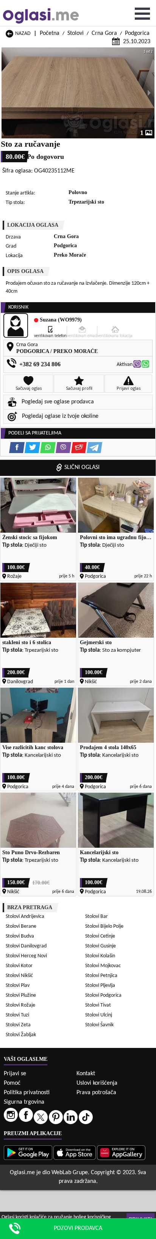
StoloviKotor (19, 966)
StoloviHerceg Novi (26, 956)
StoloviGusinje (100, 946)
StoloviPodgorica (103, 995)
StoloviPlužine (21, 995)
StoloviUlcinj (98, 1015)
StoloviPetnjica (101, 976)
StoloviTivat (98, 1005)
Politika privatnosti (27, 1093)
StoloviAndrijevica (25, 916)
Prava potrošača (96, 1093)
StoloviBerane (21, 926)
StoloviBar (96, 916)
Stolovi (75, 33)
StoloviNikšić (19, 976)
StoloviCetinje (100, 936)
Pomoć (12, 1083)
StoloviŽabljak (21, 1035)
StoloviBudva (20, 936)
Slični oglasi (82, 467)
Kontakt (85, 1074)
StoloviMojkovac (103, 966)
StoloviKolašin (100, 956)
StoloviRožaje (20, 1005)
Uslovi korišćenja (96, 1083)
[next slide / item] (149, 92)
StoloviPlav (18, 985)
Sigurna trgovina (24, 1102)
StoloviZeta (18, 1025)
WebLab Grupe (69, 1173)
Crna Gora (104, 33)
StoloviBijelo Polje (104, 926)
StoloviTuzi (17, 1015)
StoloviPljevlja (100, 985)
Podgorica (137, 33)
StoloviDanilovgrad (26, 946)
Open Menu (142, 14)
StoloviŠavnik (99, 1025)
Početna (49, 33)
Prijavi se (15, 1074)
